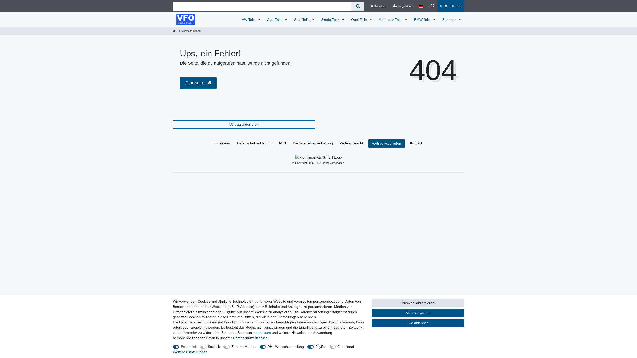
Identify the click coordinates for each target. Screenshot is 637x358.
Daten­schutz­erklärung (254, 143)
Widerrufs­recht (351, 143)
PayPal (320, 347)
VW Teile (249, 20)
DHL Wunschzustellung (285, 347)
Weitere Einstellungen (190, 352)
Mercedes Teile (390, 20)
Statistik (214, 347)
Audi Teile (275, 20)
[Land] (420, 6)
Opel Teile (359, 20)
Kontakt (416, 143)
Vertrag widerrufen (244, 124)
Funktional (345, 347)
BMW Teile (423, 20)
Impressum (221, 143)
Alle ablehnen (418, 323)
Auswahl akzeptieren (418, 303)
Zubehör (449, 20)
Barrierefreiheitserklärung (313, 143)
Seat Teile (302, 20)
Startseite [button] (195, 82)
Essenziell (189, 347)
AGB (282, 143)
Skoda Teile (330, 20)
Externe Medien (243, 347)
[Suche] (357, 6)
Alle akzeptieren (418, 313)
